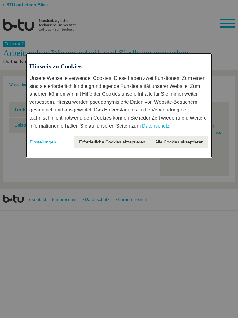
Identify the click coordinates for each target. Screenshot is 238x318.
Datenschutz (156, 126)
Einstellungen (43, 141)
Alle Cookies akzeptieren (179, 141)
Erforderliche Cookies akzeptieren (112, 141)
